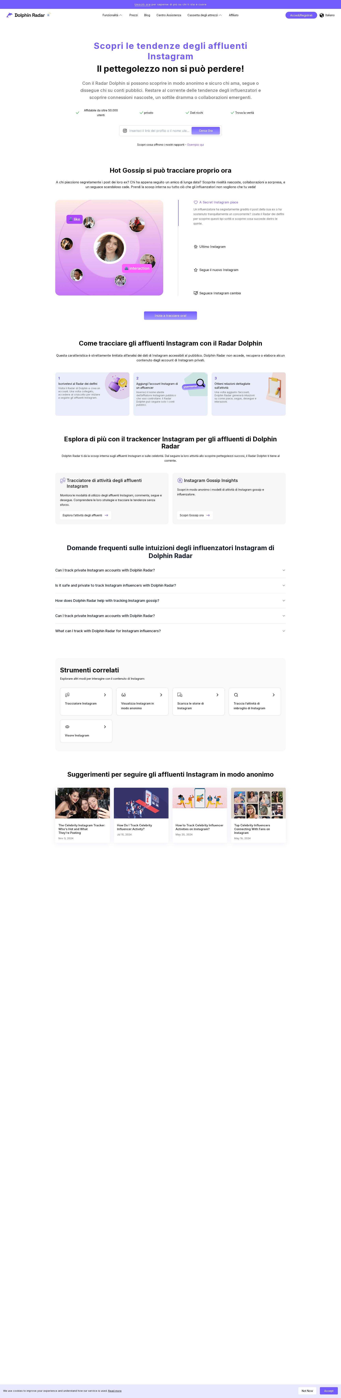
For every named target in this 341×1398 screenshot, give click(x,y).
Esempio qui (195, 144)
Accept (329, 1390)
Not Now (307, 1390)
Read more (115, 1390)
